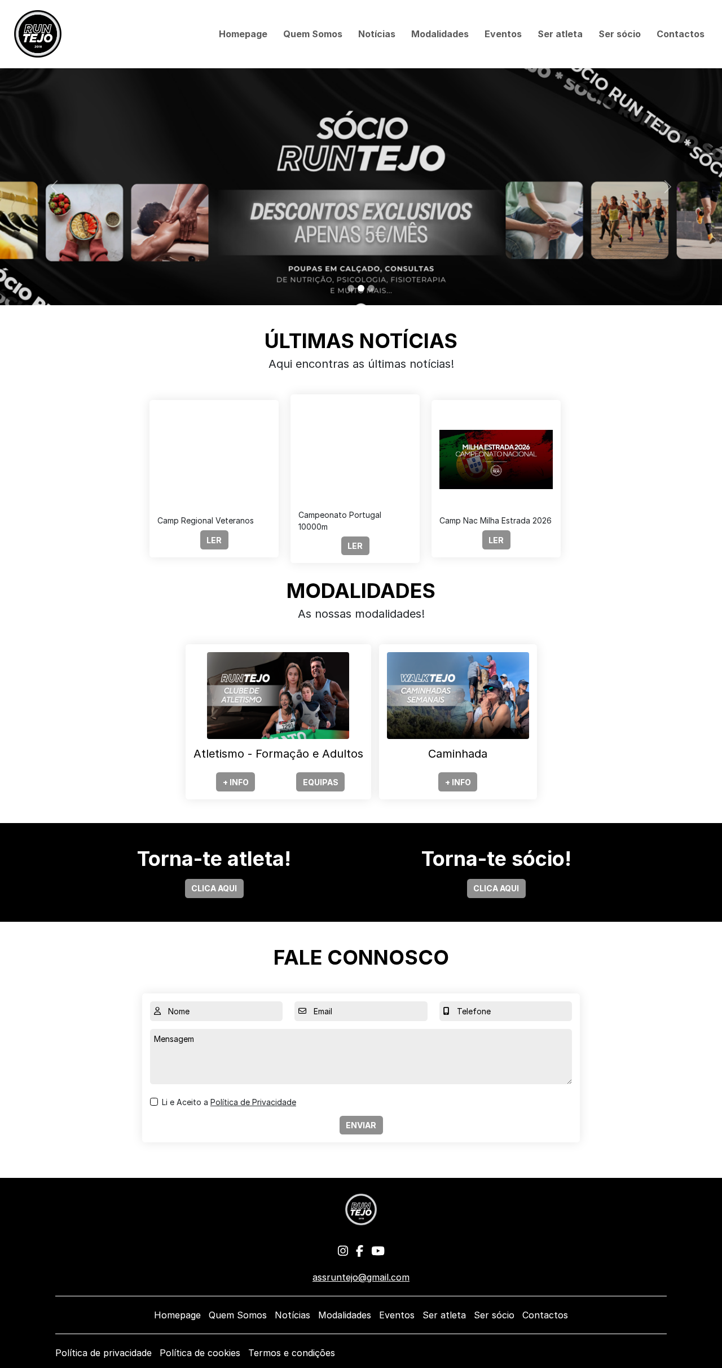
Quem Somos (312, 33)
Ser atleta (560, 33)
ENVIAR (361, 1125)
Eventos (503, 33)
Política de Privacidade (253, 1102)
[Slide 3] (371, 288)
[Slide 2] (361, 288)
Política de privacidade (103, 1352)
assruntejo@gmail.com (361, 1277)
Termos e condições (291, 1352)
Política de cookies (200, 1352)
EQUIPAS (320, 782)
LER (214, 540)
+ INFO (236, 782)
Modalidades (440, 33)
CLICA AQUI (214, 888)
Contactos (681, 33)
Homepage (243, 33)
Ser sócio (619, 33)
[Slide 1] (350, 288)
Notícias (376, 33)
